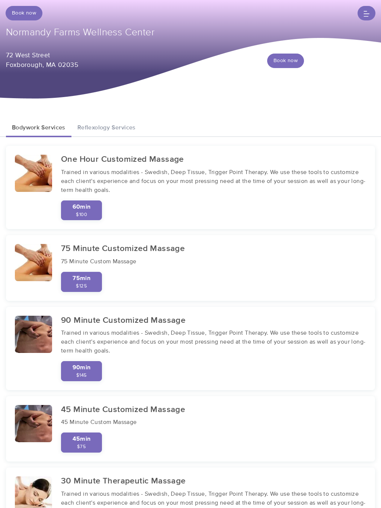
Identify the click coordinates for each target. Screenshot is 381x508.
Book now (24, 13)
